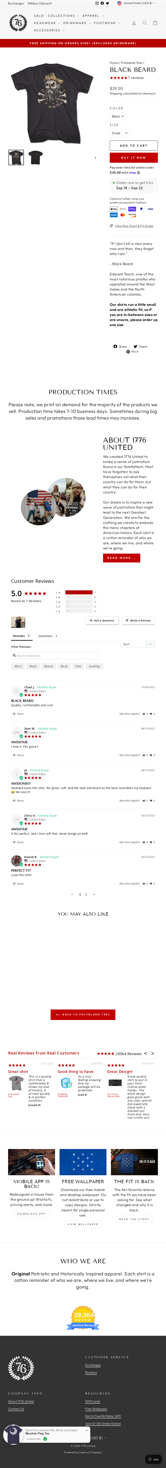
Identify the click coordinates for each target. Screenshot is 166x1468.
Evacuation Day (14, 1095)
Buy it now (134, 157)
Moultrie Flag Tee (37, 1433)
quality (94, 666)
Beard (48, 666)
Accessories (48, 30)
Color (117, 108)
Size (114, 125)
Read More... (121, 558)
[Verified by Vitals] (45, 1439)
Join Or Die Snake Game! (103, 1423)
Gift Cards (92, 1401)
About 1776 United (21, 1401)
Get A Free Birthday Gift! (103, 1416)
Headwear (45, 23)
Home (114, 63)
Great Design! (119, 1071)
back (64, 666)
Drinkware (75, 23)
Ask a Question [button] (104, 620)
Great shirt (18, 1071)
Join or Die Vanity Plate (113, 1095)
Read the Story (134, 1219)
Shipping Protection (63, 1095)
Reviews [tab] (19, 636)
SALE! (39, 16)
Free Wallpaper (96, 1409)
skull (32, 666)
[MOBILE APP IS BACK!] (31, 1162)
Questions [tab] (45, 636)
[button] (145, 714)
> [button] (94, 894)
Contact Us (16, 1409)
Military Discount (40, 3)
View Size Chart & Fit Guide (134, 226)
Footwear (105, 23)
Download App (31, 1213)
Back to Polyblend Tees (86, 1014)
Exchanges (16, 3)
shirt (18, 666)
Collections (62, 16)
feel (78, 666)
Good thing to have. (76, 1071)
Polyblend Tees (131, 63)
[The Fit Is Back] (134, 1162)
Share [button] (20, 714)
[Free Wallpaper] (83, 1162)
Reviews (91, 1372)
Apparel (91, 16)
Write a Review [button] (140, 620)
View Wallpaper (83, 1224)
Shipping (116, 93)
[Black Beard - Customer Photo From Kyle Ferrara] (18, 622)
